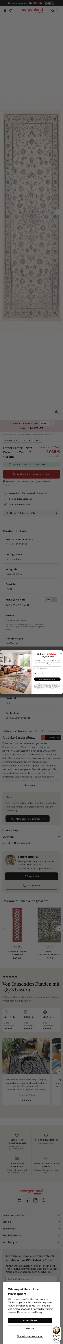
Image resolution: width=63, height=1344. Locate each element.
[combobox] (36, 674)
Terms (42, 690)
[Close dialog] (61, 652)
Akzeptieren (30, 1320)
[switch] (56, 1339)
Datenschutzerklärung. (30, 1312)
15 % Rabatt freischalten (47, 679)
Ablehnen (30, 1328)
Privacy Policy (36, 690)
